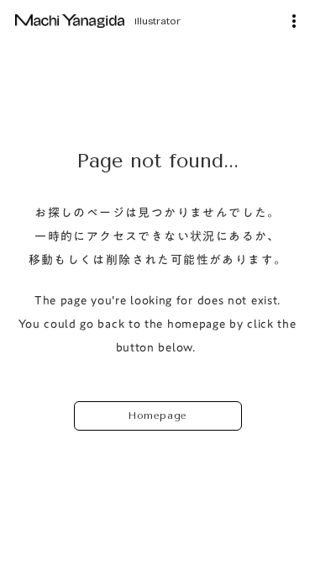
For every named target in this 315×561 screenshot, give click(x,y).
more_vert (294, 21)
